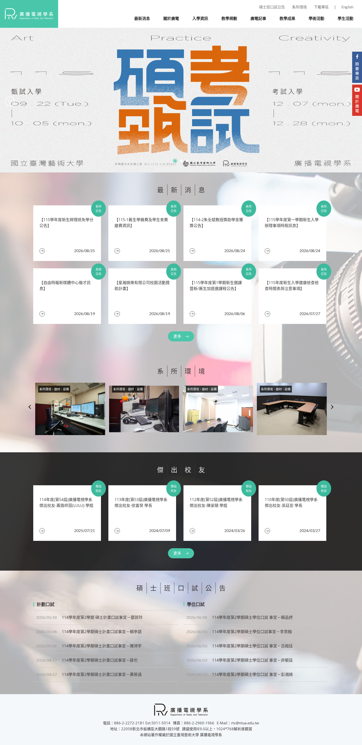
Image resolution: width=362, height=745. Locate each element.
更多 (177, 336)
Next (332, 406)
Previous (29, 406)
